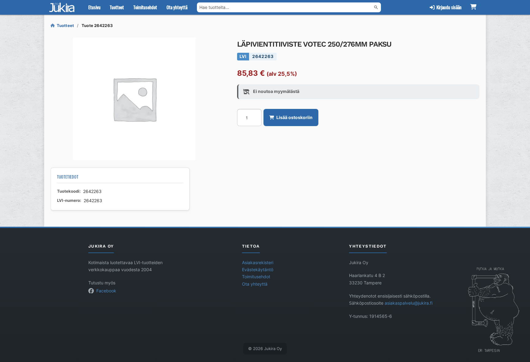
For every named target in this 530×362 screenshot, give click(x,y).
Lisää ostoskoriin (294, 117)
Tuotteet (117, 7)
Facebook (106, 290)
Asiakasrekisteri (257, 262)
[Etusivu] (63, 7)
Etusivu (94, 7)
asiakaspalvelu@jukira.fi (408, 303)
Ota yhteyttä (177, 7)
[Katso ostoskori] (473, 7)
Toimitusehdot (145, 7)
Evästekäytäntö (257, 269)
